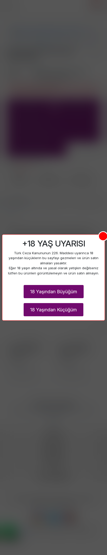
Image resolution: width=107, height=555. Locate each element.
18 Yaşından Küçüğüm (53, 309)
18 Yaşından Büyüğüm (53, 291)
